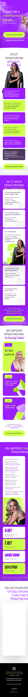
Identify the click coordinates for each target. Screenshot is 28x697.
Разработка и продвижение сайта (14, 691)
